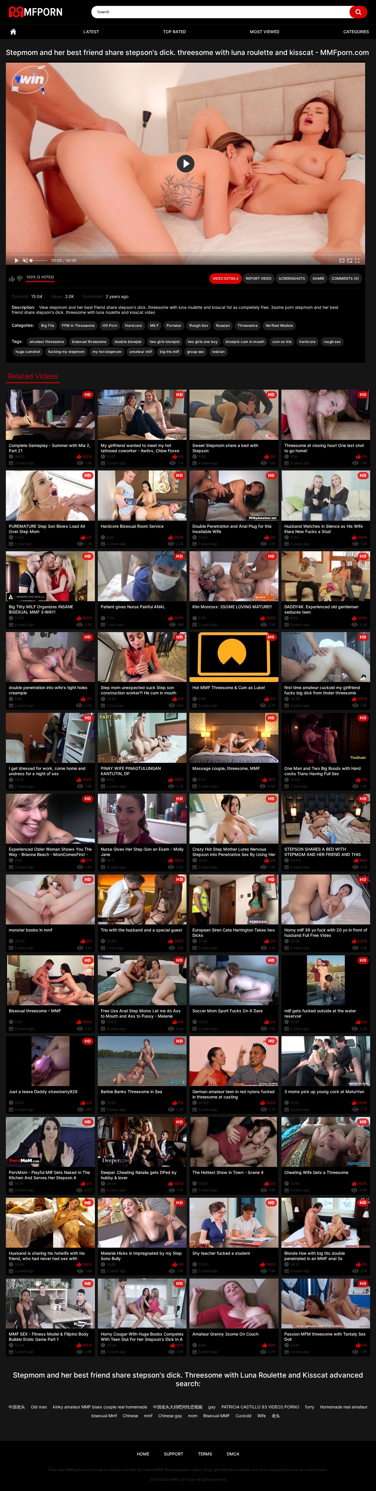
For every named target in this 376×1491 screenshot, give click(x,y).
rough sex (332, 341)
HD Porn (110, 325)
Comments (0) (345, 278)
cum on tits (281, 341)
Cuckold (243, 1415)
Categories (356, 31)
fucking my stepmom (66, 351)
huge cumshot (28, 351)
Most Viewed (264, 31)
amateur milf (141, 351)
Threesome (248, 325)
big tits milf (169, 351)
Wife (261, 1415)
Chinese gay (170, 1415)
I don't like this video (19, 279)
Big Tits (47, 325)
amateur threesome (47, 341)
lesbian (218, 351)
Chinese (130, 1415)
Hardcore (133, 325)
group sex (195, 351)
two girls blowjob (165, 341)
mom (192, 1415)
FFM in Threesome (78, 325)
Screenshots (292, 278)
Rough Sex (198, 325)
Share (318, 278)
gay (212, 1406)
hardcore (307, 341)
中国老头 (17, 1406)
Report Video (258, 278)
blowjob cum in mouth (245, 341)
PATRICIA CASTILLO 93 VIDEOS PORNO (260, 1406)
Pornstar (174, 325)
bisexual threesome (89, 341)
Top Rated (174, 31)
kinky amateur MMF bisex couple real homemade (100, 1406)
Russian (223, 325)
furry (309, 1406)
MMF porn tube (182, 1479)
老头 (276, 1415)
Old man (39, 1406)
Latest (91, 31)
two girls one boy (203, 341)
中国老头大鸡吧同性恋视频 (177, 1406)
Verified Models (279, 325)
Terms (205, 1453)
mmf (148, 1415)
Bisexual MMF (216, 1415)
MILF (154, 325)
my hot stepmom (107, 351)
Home (13, 31)
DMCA (233, 1453)
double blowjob (128, 341)
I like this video (12, 279)
